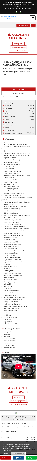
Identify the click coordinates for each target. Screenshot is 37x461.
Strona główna (6, 423)
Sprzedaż (14, 423)
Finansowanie (22, 423)
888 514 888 (28, 8)
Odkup (28, 423)
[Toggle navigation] (33, 17)
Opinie (4, 427)
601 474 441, (11, 8)
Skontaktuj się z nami (18, 47)
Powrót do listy (23, 25)
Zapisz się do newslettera (18, 51)
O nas (25, 427)
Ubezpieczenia (19, 427)
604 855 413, (19, 8)
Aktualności (10, 427)
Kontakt (30, 427)
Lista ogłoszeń (18, 44)
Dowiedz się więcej (18, 454)
